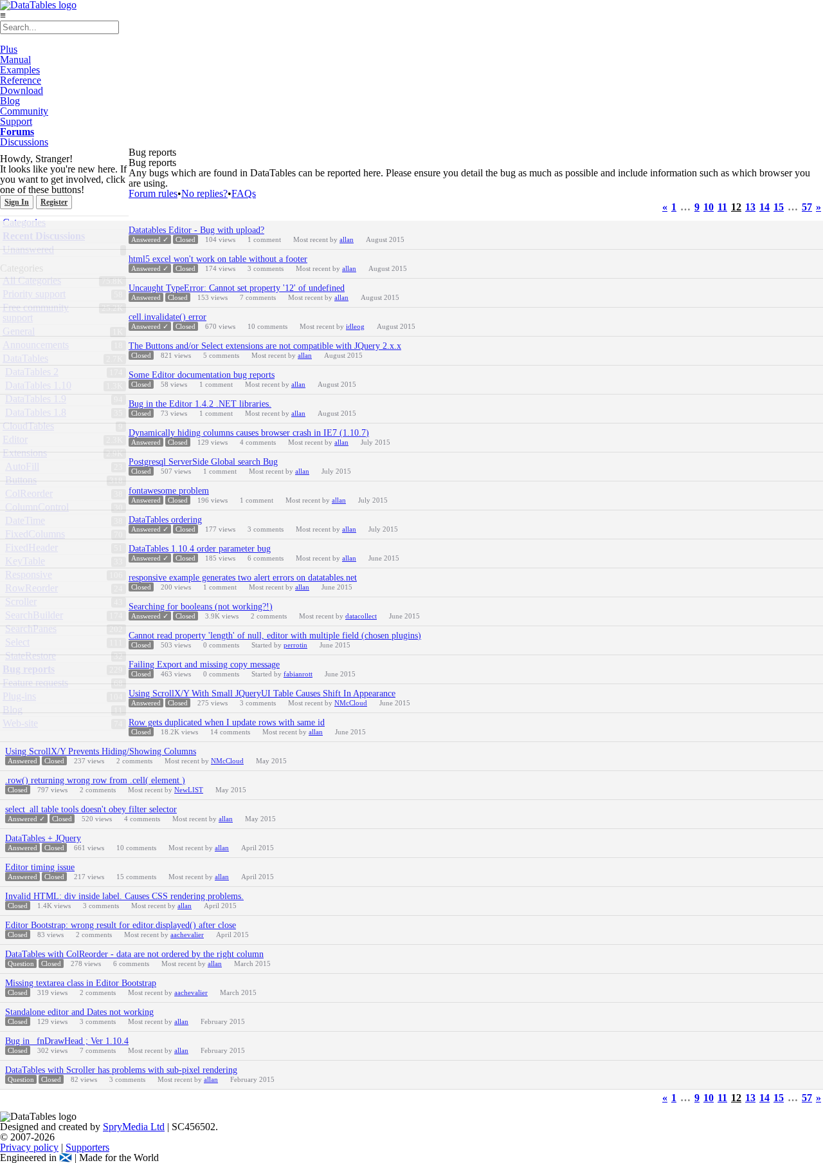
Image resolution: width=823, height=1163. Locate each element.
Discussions (24, 141)
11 (722, 207)
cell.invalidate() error (167, 317)
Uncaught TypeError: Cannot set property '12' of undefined (237, 288)
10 (708, 207)
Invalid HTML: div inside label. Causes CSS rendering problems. (124, 896)
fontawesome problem (169, 491)
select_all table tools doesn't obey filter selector (91, 809)
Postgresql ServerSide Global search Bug (203, 462)
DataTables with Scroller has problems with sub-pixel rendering (121, 1070)
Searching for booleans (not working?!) (201, 606)
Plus (8, 49)
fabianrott (298, 674)
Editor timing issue (40, 867)
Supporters (87, 1147)
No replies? (204, 193)
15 (778, 207)
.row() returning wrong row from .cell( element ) (95, 780)
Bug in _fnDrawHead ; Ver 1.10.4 (67, 1041)
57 (807, 207)
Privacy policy (29, 1147)
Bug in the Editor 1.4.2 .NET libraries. (200, 404)
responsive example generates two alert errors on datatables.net (243, 577)
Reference (20, 80)
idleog (355, 326)
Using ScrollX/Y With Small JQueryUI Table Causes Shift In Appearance (262, 693)
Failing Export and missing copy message (204, 664)
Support (16, 121)
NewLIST (188, 790)
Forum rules (153, 193)
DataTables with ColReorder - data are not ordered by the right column (134, 954)
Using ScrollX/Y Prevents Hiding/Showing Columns (100, 751)
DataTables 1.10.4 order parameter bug (200, 549)
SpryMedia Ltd (134, 1126)
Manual (15, 59)
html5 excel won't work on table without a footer (218, 259)
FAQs (243, 193)
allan (346, 239)
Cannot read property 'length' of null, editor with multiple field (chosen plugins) (275, 635)
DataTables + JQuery (43, 838)
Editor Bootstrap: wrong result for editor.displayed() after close (120, 925)
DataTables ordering (165, 520)
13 (750, 207)
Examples (20, 69)
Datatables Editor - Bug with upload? (196, 230)
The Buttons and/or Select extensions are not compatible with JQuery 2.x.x (265, 346)
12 (736, 207)
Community (24, 111)
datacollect (361, 616)
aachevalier (187, 934)
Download (21, 90)
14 (764, 207)
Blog (10, 100)
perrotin (295, 645)
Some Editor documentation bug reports (202, 375)
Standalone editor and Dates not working (79, 1012)
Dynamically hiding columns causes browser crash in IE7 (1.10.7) (249, 433)
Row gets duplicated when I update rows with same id (227, 722)
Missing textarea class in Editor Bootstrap (80, 983)
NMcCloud (350, 703)
